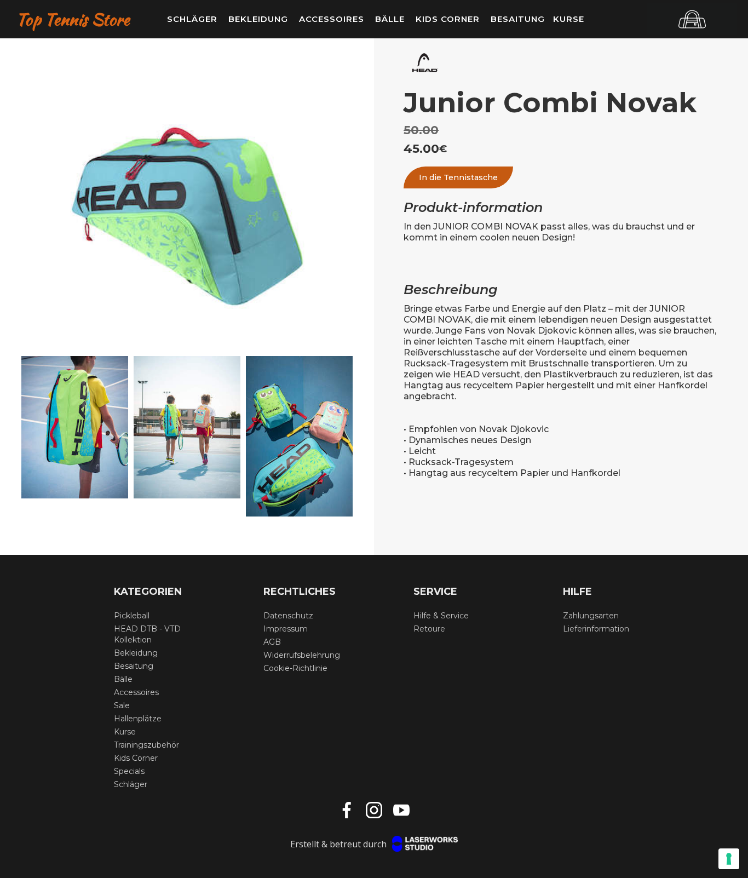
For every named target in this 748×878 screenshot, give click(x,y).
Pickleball (131, 616)
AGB (272, 642)
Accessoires (136, 692)
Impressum (285, 629)
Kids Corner (136, 758)
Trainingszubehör (146, 745)
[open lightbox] (187, 216)
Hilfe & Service (441, 616)
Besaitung (133, 666)
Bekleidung (136, 653)
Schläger (130, 784)
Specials (129, 771)
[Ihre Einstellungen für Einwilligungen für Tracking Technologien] (728, 858)
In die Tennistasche (458, 177)
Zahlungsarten (591, 616)
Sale (122, 705)
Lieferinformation (596, 629)
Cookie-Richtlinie (295, 668)
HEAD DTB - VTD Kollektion (147, 634)
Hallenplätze (138, 719)
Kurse (568, 19)
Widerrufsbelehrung (301, 655)
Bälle (123, 679)
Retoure (429, 629)
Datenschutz (288, 616)
